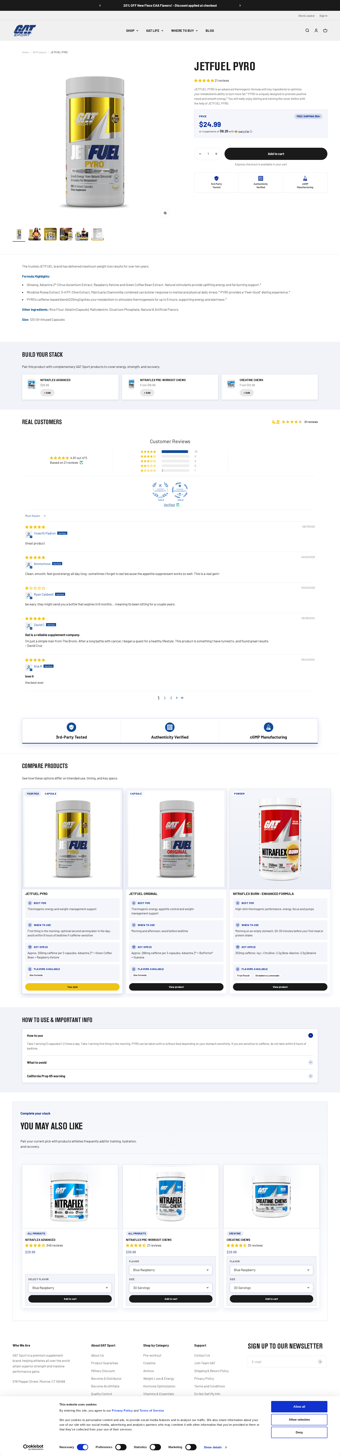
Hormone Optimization (159, 1386)
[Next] (240, 5)
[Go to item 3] (50, 235)
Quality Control (101, 1394)
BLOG (210, 30)
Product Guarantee (104, 1363)
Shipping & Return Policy (211, 1371)
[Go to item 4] (66, 235)
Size (132, 1279)
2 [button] (165, 698)
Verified (169, 505)
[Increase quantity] (216, 154)
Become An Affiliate (105, 1386)
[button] (204, 80)
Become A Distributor (106, 1378)
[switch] (121, 1447)
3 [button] (171, 698)
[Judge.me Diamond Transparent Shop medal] (180, 490)
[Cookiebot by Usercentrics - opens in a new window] (33, 1447)
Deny (299, 1432)
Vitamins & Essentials (158, 1394)
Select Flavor (38, 1279)
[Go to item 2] (34, 235)
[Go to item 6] (97, 235)
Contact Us (202, 1355)
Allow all (299, 1406)
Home (25, 52)
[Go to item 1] (19, 235)
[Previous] (100, 5)
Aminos (148, 1371)
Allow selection (299, 1419)
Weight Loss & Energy (158, 1378)
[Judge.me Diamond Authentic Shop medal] (160, 490)
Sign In (323, 15)
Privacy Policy (204, 1378)
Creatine (149, 1363)
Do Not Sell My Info (207, 1394)
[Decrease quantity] (200, 154)
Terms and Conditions (209, 1386)
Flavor (134, 1261)
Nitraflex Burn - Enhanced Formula (263, 894)
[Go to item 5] (82, 235)
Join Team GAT (204, 1363)
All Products (39, 52)
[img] (35, 527)
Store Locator (306, 15)
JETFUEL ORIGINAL (143, 894)
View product (176, 986)
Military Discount (103, 1371)
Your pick (72, 986)
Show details (213, 1447)
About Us (97, 1355)
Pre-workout (152, 1355)
